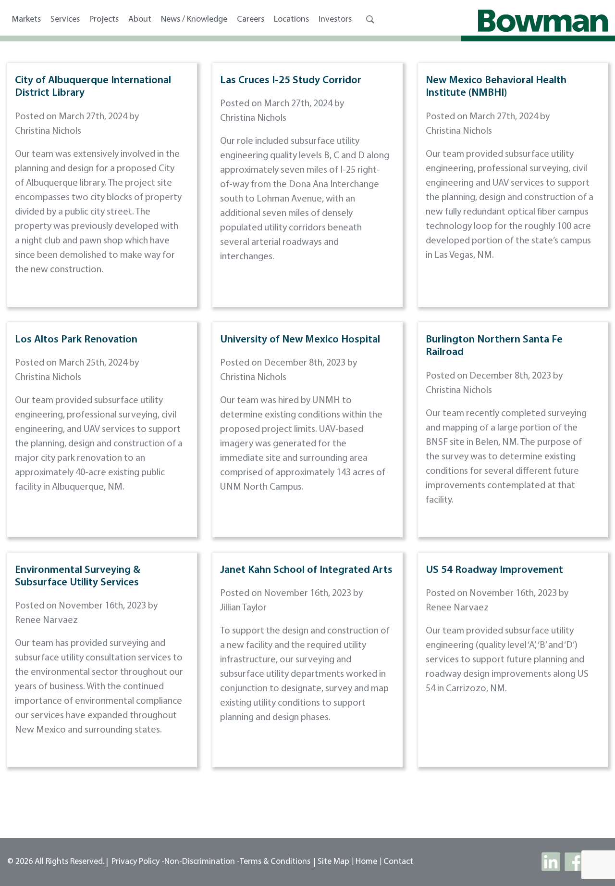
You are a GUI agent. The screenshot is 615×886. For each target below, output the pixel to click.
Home (366, 862)
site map (333, 862)
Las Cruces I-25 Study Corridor (290, 80)
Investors (335, 19)
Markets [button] (26, 19)
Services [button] (65, 19)
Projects (104, 19)
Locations (291, 19)
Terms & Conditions (275, 862)
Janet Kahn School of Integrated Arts (306, 570)
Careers (250, 19)
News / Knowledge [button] (194, 19)
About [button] (139, 19)
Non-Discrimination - (202, 862)
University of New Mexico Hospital (300, 339)
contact (398, 862)
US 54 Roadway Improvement (494, 570)
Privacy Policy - (137, 862)
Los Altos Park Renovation (76, 339)
